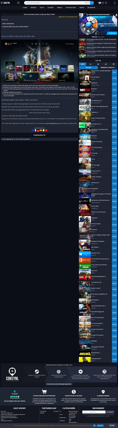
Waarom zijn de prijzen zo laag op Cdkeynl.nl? (13, 414)
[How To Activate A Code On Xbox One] (32, 130)
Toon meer (101, 37)
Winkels (42, 413)
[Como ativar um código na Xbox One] (46, 130)
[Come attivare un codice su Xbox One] (43, 130)
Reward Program (73, 411)
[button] (115, 3)
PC (60, 411)
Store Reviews (72, 416)
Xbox (61, 414)
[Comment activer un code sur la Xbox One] (35, 130)
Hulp (112, 425)
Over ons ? (3, 411)
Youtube (56, 411)
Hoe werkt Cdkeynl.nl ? (7, 413)
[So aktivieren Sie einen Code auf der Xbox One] (38, 130)
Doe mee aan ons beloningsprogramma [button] (59, 384)
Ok (94, 425)
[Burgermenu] (18, 3)
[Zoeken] (92, 3)
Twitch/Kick (43, 411)
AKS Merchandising (73, 421)
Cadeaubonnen (73, 413)
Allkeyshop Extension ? (7, 420)
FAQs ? (2, 419)
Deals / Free (72, 414)
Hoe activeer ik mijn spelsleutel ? (9, 417)
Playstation (63, 417)
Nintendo (62, 420)
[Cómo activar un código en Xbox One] (41, 130)
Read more (100, 425)
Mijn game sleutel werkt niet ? (8, 416)
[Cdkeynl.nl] (5, 3)
